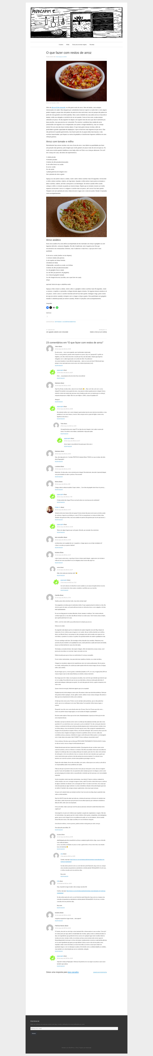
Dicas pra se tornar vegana (79, 44)
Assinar (34, 1033)
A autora (61, 44)
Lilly (62, 854)
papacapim (60, 370)
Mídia (67, 44)
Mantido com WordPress (68, 1047)
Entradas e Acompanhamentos (65, 321)
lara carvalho (73, 972)
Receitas (92, 44)
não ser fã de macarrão (58, 107)
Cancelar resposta (100, 972)
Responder (59, 365)
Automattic (88, 1047)
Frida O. (57, 507)
